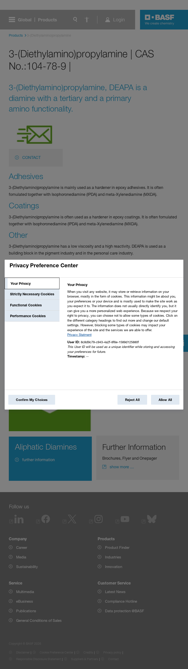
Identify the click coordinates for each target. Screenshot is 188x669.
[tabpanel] (123, 322)
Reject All (132, 400)
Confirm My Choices (31, 400)
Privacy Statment (79, 335)
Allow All (165, 400)
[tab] (32, 283)
